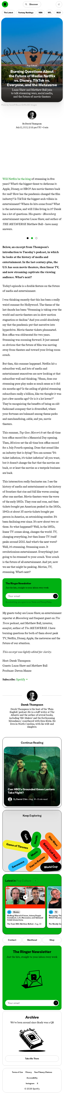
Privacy (28, 1072)
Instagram (30, 1083)
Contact (12, 940)
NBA (41, 12)
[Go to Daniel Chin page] (10, 799)
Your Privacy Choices (43, 1072)
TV (56, 912)
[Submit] (55, 596)
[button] (32, 4)
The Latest (8, 12)
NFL (49, 12)
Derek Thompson (33, 123)
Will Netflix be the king (16, 179)
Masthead (32, 940)
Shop (51, 940)
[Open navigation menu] (59, 4)
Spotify (21, 679)
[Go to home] (5, 4)
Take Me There (32, 1058)
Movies (16, 912)
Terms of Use (17, 1072)
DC (11, 784)
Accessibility (32, 1078)
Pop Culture (32, 65)
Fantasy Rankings (25, 12)
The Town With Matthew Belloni (20, 924)
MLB (58, 12)
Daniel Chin (21, 799)
